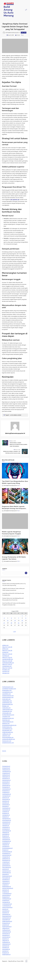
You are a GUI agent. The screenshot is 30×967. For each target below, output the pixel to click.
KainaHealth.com (7, 730)
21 (18, 623)
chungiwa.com (6, 716)
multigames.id (6, 942)
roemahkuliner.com (7, 692)
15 (22, 620)
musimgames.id (6, 794)
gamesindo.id (6, 782)
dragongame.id (6, 954)
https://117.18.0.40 (7, 668)
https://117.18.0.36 (7, 647)
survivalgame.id (6, 830)
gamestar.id (5, 806)
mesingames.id (6, 789)
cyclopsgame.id (6, 905)
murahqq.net (5, 655)
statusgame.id (6, 776)
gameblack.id (6, 879)
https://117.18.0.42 (7, 654)
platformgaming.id (7, 921)
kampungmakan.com (7, 697)
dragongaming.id (6, 926)
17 (4, 623)
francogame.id (6, 877)
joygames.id (5, 891)
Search (4, 568)
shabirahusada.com (7, 732)
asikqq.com (5, 645)
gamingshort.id (6, 865)
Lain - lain (23, 32)
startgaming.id (6, 775)
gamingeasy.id (6, 914)
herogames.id (6, 787)
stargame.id (5, 816)
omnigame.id (5, 846)
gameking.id (5, 947)
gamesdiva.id (6, 783)
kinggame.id (5, 952)
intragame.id (5, 844)
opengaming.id (6, 818)
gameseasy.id (6, 933)
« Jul (14, 631)
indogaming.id (6, 769)
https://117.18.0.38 (7, 661)
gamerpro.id (5, 912)
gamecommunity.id (7, 907)
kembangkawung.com (8, 714)
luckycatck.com (6, 699)
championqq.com (7, 666)
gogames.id (5, 938)
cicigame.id (5, 884)
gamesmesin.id (6, 780)
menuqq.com (5, 673)
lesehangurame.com (7, 687)
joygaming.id (5, 900)
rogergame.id (5, 881)
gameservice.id (6, 870)
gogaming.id (5, 924)
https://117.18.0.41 (7, 657)
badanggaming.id (7, 876)
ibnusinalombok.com (7, 737)
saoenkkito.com (6, 693)
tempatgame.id (6, 853)
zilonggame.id (6, 823)
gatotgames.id (6, 858)
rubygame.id (5, 825)
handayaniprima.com (8, 695)
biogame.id (5, 850)
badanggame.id (6, 886)
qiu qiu (4, 750)
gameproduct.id (6, 872)
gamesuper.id (6, 804)
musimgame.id (6, 808)
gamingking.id (6, 919)
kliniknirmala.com (7, 727)
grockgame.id (6, 829)
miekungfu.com (6, 707)
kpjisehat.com (6, 720)
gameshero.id (6, 778)
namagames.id (6, 796)
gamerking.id (5, 911)
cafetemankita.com (7, 709)
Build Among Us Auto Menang (9, 11)
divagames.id (6, 790)
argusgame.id (6, 827)
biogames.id (5, 836)
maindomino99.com (7, 659)
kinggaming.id (6, 923)
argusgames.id (6, 822)
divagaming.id (6, 768)
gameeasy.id (5, 945)
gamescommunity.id (7, 888)
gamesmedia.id (6, 895)
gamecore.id (5, 797)
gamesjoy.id (5, 890)
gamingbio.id (5, 834)
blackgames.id (6, 860)
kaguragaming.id (6, 916)
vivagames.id (5, 792)
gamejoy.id (5, 909)
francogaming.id (6, 867)
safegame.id (5, 832)
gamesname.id (6, 937)
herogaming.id (6, 766)
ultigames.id (5, 940)
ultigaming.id (5, 928)
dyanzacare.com (6, 741)
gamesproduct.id (6, 855)
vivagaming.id (6, 773)
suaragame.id (6, 843)
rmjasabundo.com (7, 711)
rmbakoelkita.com (7, 700)
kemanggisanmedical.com (9, 725)
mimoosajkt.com (6, 713)
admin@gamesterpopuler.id (12, 32)
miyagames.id (6, 856)
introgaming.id (6, 839)
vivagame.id (5, 811)
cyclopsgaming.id (7, 904)
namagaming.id (6, 771)
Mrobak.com (5, 706)
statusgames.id (6, 944)
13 (15, 620)
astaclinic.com (6, 735)
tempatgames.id (6, 841)
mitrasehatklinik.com (7, 721)
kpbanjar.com (6, 723)
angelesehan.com (7, 702)
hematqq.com (6, 669)
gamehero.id (5, 801)
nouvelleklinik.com (7, 728)
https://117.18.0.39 (7, 650)
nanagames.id (6, 902)
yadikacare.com (6, 734)
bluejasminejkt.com (7, 704)
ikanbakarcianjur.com (8, 718)
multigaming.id (6, 930)
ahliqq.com (5, 648)
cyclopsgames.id (6, 893)
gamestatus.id (6, 949)
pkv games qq (14, 199)
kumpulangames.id (7, 848)
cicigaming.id (5, 862)
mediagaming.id (6, 898)
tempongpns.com (7, 690)
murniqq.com (5, 671)
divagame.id (5, 813)
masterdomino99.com (8, 662)
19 (11, 623)
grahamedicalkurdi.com (8, 739)
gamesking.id (6, 935)
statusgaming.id (6, 931)
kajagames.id (6, 897)
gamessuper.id (6, 785)
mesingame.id (6, 809)
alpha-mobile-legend (15, 415)
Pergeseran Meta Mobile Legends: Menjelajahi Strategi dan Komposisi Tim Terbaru (14, 508)
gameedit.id (5, 874)
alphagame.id (6, 883)
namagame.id (6, 815)
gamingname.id (6, 917)
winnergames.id (6, 820)
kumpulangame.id (7, 851)
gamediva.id (5, 802)
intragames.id (6, 837)
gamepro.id (5, 951)
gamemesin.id (6, 799)
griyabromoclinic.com (8, 742)
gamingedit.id (6, 863)
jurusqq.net (5, 652)
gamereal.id (5, 869)
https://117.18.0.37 (7, 664)
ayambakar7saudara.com (9, 688)
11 (7, 620)
